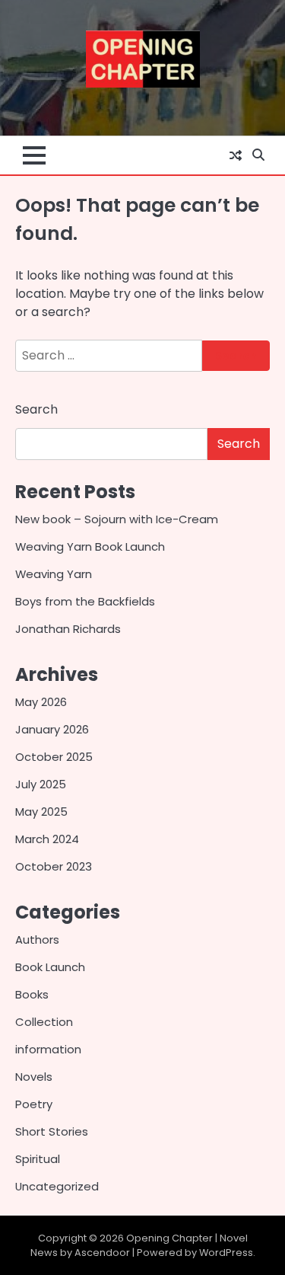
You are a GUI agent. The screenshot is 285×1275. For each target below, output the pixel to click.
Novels (33, 1077)
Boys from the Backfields (85, 601)
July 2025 (40, 784)
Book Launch (50, 967)
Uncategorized (57, 1186)
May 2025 (41, 812)
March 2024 (47, 839)
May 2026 (41, 702)
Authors (37, 939)
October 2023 (53, 866)
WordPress (226, 1252)
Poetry (33, 1104)
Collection (44, 1022)
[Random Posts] (235, 155)
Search (36, 409)
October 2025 (54, 757)
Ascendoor (102, 1252)
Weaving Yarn (53, 574)
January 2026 (52, 729)
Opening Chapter (169, 1238)
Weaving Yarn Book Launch (90, 546)
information (48, 1049)
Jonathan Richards (68, 629)
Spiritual (37, 1159)
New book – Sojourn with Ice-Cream (116, 519)
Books (32, 994)
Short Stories (51, 1131)
